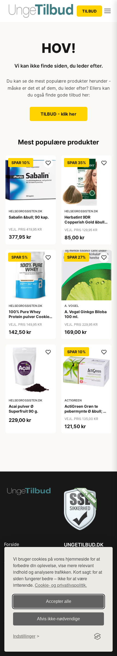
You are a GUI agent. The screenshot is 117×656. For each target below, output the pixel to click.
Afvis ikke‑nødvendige (58, 618)
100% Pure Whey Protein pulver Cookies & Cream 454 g (30, 316)
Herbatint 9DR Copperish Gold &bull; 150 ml (85, 222)
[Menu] (107, 10)
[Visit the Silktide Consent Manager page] (97, 636)
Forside (11, 544)
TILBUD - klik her (58, 114)
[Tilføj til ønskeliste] (48, 163)
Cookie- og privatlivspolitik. (61, 585)
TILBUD (89, 11)
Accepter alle (58, 601)
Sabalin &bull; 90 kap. (29, 217)
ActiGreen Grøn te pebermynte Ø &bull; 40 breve (86, 411)
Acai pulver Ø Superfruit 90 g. (23, 408)
